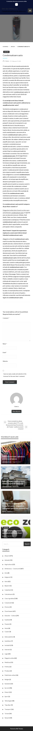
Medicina (7, 662)
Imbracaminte (9, 637)
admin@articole (7, 462)
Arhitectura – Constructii (12, 568)
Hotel (6, 628)
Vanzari (7, 718)
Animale (7, 560)
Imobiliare (8, 641)
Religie (7, 679)
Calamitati (8, 590)
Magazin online (9, 658)
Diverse (7, 607)
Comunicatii (8, 603)
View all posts (16, 411)
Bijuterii (7, 586)
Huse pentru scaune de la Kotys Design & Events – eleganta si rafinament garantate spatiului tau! (15, 506)
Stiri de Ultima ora (10, 9)
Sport (6, 696)
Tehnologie (8, 701)
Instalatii (7, 645)
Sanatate (7, 684)
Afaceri (13, 46)
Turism (7, 713)
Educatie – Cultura (10, 615)
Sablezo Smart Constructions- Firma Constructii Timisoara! (13, 482)
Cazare (7, 631)
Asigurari (7, 577)
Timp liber (8, 705)
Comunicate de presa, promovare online (16, 1)
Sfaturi (7, 692)
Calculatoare (8, 594)
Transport (8, 709)
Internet (7, 649)
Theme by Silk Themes (16, 728)
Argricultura (8, 564)
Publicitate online (10, 675)
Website (5, 361)
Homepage (5, 46)
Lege (6, 654)
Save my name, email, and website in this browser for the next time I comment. (14, 375)
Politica (7, 666)
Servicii (7, 688)
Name (5, 344)
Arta (6, 573)
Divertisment (9, 611)
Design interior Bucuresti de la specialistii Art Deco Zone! (13, 532)
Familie (7, 620)
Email (5, 352)
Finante (7, 624)
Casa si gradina (9, 598)
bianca (7, 61)
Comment (6, 318)
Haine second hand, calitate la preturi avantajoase (13, 458)
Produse (7, 671)
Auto (6, 581)
